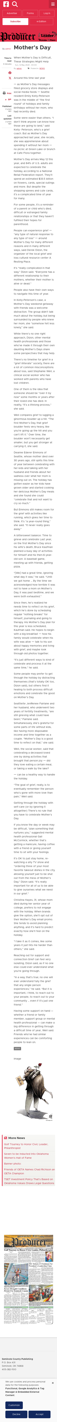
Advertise (12, 13)
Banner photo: (12, 1163)
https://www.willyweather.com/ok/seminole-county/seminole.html (25, 1224)
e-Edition (41, 21)
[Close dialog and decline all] (52, 1382)
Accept (39, 1414)
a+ (9, 99)
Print (9, 93)
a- (6, 100)
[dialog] (28, 1400)
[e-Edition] (28, 1279)
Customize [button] (14, 1405)
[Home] (28, 36)
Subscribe (15, 21)
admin (8, 49)
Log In (47, 13)
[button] (14, 4)
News (42, 68)
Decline (16, 1414)
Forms (30, 13)
